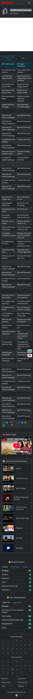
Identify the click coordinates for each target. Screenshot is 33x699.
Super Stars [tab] (17, 602)
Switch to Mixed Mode (10, 58)
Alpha (4, 582)
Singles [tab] (25, 567)
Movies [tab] (5, 567)
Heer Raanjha (6, 616)
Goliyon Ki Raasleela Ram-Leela (12, 620)
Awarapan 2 (6, 590)
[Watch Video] (30, 356)
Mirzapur (5, 574)
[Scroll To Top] (16, 695)
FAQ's (3, 686)
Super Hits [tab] (6, 602)
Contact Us (22, 678)
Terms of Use (22, 682)
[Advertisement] (16, 34)
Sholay (4, 628)
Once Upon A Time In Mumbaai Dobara (12, 611)
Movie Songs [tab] (15, 567)
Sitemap (21, 686)
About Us (4, 678)
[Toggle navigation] (29, 3)
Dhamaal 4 (5, 578)
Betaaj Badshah (7, 624)
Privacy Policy (6, 682)
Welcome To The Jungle (10, 586)
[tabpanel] (16, 580)
